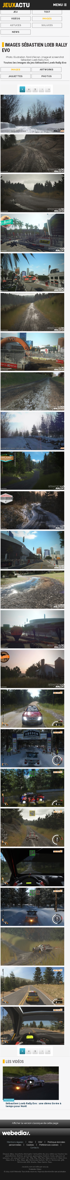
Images (47, 18)
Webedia (45, 1167)
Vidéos (15, 18)
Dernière (45, 89)
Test (47, 12)
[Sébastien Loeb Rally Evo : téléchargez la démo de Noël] (35, 1083)
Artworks (46, 69)
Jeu (15, 12)
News (15, 32)
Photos (46, 76)
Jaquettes (15, 76)
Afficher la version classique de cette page (35, 1123)
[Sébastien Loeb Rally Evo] (32, 114)
